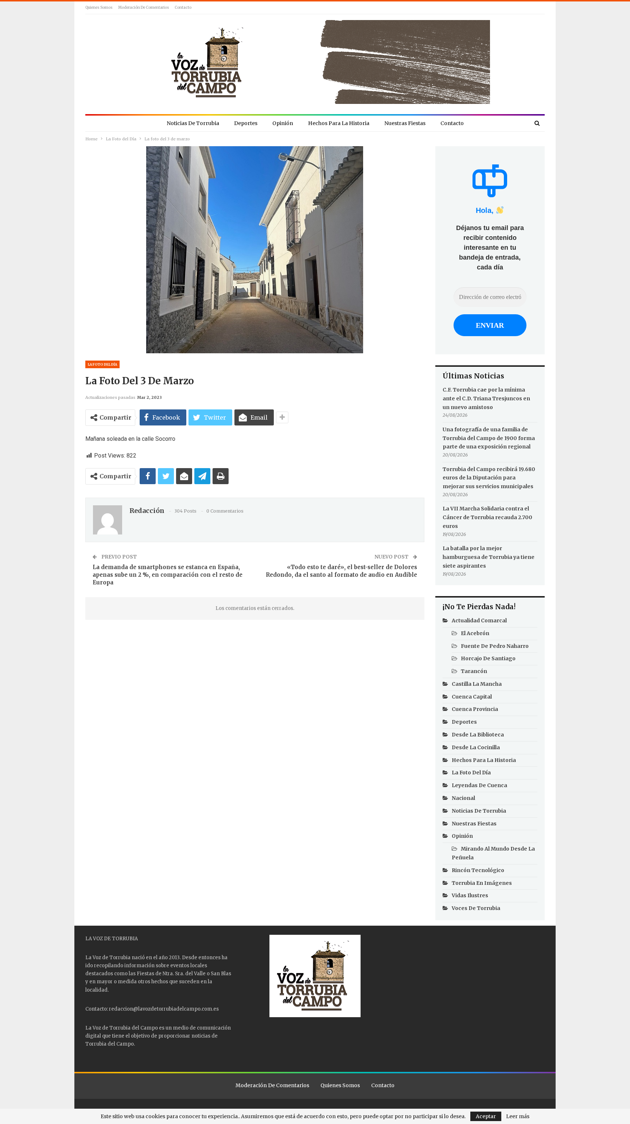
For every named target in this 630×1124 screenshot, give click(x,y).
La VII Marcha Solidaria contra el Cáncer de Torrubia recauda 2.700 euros (487, 517)
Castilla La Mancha (477, 684)
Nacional (463, 798)
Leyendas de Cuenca (479, 785)
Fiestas (145, 974)
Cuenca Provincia (475, 709)
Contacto (183, 7)
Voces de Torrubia (476, 908)
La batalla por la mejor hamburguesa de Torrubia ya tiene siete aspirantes (488, 557)
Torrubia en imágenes (482, 883)
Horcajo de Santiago (488, 658)
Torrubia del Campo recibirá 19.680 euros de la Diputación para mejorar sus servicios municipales (489, 478)
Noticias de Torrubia (193, 123)
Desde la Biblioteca (478, 734)
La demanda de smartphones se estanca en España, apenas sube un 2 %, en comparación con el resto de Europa (167, 575)
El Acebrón (475, 633)
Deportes (245, 123)
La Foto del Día (102, 364)
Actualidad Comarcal (479, 620)
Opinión (282, 123)
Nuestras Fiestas (404, 123)
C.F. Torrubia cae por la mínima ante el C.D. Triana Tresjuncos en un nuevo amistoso (486, 398)
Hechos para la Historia (338, 123)
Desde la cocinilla (476, 747)
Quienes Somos (99, 7)
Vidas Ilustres (470, 895)
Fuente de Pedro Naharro (495, 646)
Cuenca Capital (472, 696)
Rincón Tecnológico (478, 870)
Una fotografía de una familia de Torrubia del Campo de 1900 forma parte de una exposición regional (489, 438)
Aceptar (486, 1116)
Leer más (517, 1116)
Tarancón (474, 671)
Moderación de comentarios (143, 7)
